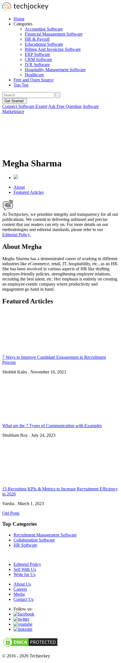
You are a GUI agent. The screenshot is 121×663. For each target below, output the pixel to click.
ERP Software (37, 54)
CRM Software (38, 59)
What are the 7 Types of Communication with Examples (52, 425)
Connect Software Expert (24, 106)
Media (19, 594)
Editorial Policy (27, 564)
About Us (22, 584)
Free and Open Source (33, 79)
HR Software (25, 545)
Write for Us (24, 574)
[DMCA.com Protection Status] (30, 646)
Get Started (14, 101)
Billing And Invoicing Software (53, 49)
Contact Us (23, 599)
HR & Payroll (37, 39)
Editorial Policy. (16, 234)
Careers (20, 589)
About (19, 187)
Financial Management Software (53, 34)
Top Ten (21, 84)
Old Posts (10, 513)
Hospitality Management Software (55, 69)
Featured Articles (29, 192)
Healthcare (34, 74)
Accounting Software (44, 29)
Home (19, 18)
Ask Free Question (65, 106)
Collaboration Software (34, 540)
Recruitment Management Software (45, 534)
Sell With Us (25, 569)
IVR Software (37, 64)
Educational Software (44, 44)
